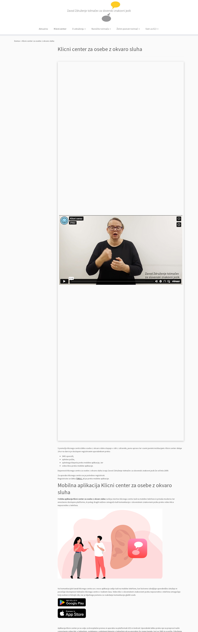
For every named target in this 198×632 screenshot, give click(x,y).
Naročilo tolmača (100, 28)
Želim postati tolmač (127, 28)
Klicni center (60, 28)
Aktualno (43, 28)
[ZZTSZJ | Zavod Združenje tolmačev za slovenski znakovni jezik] (99, 12)
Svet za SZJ (151, 28)
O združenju (78, 28)
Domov (17, 41)
